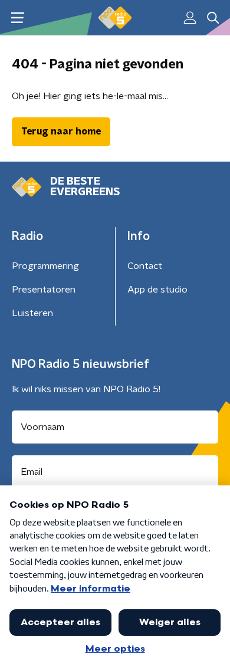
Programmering (45, 266)
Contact (144, 266)
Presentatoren (43, 289)
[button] (17, 18)
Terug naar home (61, 131)
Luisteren (32, 313)
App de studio (157, 289)
